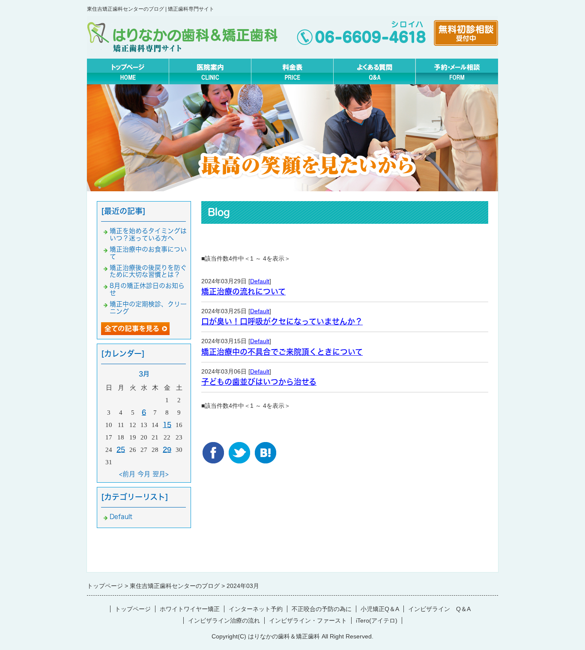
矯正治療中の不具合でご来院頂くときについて (282, 352)
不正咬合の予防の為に (322, 608)
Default (259, 281)
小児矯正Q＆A (380, 608)
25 (120, 449)
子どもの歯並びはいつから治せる (258, 382)
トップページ (133, 608)
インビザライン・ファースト (308, 620)
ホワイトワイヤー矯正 (190, 608)
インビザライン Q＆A (439, 608)
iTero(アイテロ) (376, 620)
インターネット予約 (256, 608)
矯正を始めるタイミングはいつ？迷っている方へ (148, 234)
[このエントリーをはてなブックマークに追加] (265, 448)
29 (167, 449)
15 (167, 424)
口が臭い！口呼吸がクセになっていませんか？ (282, 321)
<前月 (127, 474)
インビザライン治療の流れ (224, 620)
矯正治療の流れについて (243, 291)
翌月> (160, 474)
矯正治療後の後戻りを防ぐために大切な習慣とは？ (148, 271)
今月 (143, 474)
